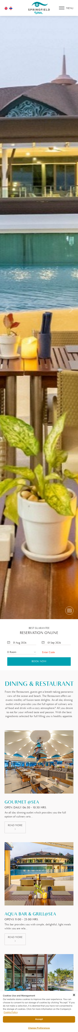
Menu (69, 8)
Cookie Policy (11, 1012)
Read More (15, 825)
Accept (39, 1019)
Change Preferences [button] (39, 1028)
